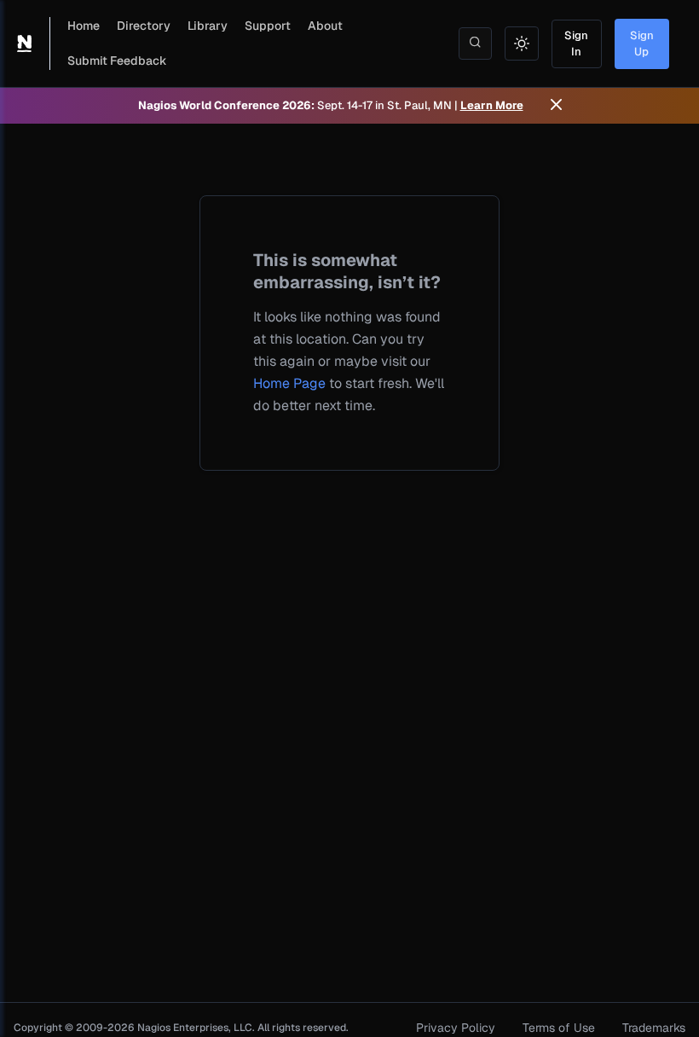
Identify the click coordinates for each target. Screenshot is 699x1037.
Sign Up (642, 44)
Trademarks (653, 1027)
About (325, 25)
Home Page (289, 383)
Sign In (576, 44)
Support (268, 25)
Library (208, 25)
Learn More (491, 105)
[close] (556, 105)
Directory (143, 25)
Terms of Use (559, 1027)
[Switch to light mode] (522, 43)
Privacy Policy (455, 1027)
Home (83, 25)
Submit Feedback (117, 60)
